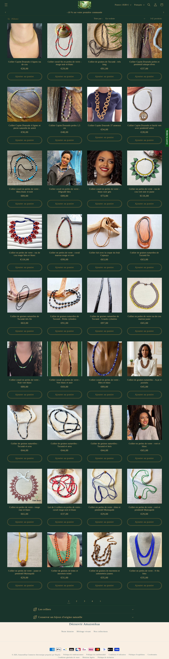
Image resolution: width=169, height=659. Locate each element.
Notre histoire (67, 631)
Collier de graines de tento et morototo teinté (64, 572)
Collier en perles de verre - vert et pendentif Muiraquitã (144, 508)
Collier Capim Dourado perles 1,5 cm (64, 126)
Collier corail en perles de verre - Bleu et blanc (104, 381)
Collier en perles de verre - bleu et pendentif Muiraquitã (104, 508)
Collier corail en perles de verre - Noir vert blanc (24, 381)
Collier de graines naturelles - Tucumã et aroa (24, 445)
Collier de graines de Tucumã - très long (104, 63)
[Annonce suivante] (163, 12)
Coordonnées (152, 655)
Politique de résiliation (106, 657)
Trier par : (98, 18)
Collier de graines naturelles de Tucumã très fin (24, 317)
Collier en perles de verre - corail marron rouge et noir (64, 254)
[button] (6, 5)
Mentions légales (89, 657)
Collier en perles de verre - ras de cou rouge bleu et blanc (24, 254)
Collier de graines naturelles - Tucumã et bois (104, 445)
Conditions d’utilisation (117, 655)
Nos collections (101, 631)
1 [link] (68, 601)
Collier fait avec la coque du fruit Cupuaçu (104, 254)
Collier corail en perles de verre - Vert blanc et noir (64, 381)
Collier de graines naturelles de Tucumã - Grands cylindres (104, 317)
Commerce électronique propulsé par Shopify (44, 655)
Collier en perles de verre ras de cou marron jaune (144, 317)
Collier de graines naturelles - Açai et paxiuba (144, 381)
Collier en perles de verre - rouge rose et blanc (24, 508)
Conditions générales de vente (68, 657)
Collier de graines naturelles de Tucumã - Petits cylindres (64, 317)
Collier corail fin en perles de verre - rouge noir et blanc (64, 63)
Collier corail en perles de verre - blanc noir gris (104, 190)
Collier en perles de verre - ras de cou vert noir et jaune (144, 190)
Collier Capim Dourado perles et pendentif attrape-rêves (144, 63)
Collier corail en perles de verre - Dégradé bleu (64, 190)
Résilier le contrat (167, 137)
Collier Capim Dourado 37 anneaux (104, 125)
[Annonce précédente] (5, 12)
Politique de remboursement (73, 655)
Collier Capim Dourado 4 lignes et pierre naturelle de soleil (25, 126)
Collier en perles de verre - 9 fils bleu (144, 572)
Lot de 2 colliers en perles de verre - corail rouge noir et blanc (64, 508)
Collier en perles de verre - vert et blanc (144, 445)
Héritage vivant (84, 631)
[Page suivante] (100, 601)
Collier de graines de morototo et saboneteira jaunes (104, 572)
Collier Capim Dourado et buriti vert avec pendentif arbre (144, 126)
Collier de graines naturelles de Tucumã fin (144, 254)
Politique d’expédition (137, 655)
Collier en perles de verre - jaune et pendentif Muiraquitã (24, 572)
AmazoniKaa (22, 655)
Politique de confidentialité (96, 655)
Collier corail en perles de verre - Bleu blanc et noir (24, 190)
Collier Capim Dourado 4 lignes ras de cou (24, 63)
